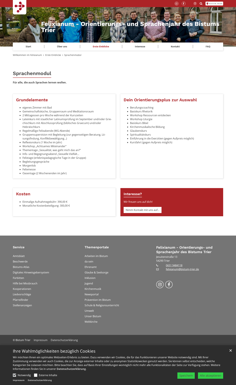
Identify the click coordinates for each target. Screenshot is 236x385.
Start (28, 46)
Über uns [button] (62, 46)
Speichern (186, 375)
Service (19, 247)
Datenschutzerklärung (71, 369)
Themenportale (97, 247)
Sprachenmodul (72, 55)
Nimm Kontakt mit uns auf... (142, 210)
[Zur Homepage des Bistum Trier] (214, 3)
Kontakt (175, 46)
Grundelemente (32, 99)
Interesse (140, 46)
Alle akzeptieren (210, 375)
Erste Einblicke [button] (101, 46)
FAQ (208, 46)
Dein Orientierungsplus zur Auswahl (160, 99)
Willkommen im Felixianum (27, 55)
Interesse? (133, 194)
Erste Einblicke (53, 55)
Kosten (23, 193)
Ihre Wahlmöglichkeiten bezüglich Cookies (54, 351)
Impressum (19, 380)
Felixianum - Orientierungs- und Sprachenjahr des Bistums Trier (184, 249)
